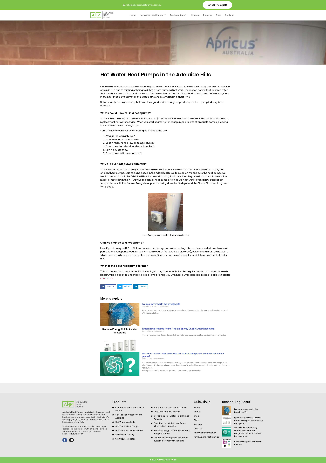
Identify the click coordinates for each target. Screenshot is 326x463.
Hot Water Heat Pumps (151, 15)
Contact (229, 15)
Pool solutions (177, 15)
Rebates (207, 15)
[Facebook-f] (64, 440)
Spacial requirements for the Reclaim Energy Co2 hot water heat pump (178, 328)
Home (133, 15)
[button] (108, 286)
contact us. (106, 278)
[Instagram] (71, 440)
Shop (218, 15)
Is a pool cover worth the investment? (161, 304)
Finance (195, 15)
